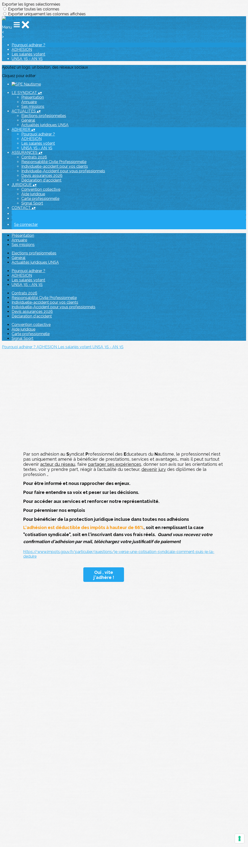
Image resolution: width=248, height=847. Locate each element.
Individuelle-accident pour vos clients (54, 166)
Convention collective (40, 189)
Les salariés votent (28, 54)
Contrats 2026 (34, 157)
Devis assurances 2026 (41, 175)
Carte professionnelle (40, 198)
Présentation (32, 97)
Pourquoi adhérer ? (28, 45)
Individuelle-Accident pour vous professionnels (63, 171)
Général (28, 120)
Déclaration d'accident (41, 180)
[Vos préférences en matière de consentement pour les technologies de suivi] (239, 838)
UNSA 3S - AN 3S (27, 58)
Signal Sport (32, 203)
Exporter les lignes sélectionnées (31, 4)
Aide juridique (33, 194)
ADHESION (22, 49)
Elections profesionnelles (43, 115)
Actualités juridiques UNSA (45, 125)
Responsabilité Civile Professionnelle (53, 161)
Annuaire (29, 102)
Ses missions (32, 106)
